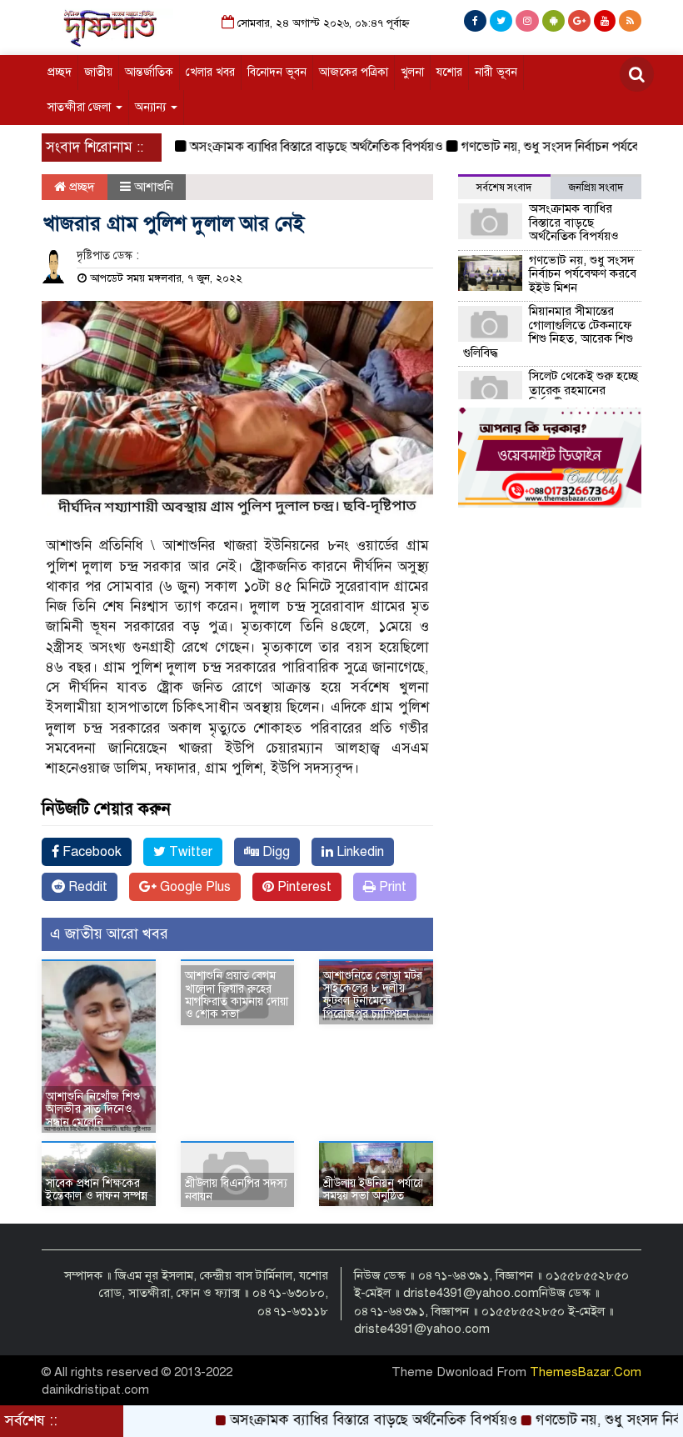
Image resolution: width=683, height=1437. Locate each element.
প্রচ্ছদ (59, 72)
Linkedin (358, 852)
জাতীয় (98, 72)
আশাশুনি (153, 186)
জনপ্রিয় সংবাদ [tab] (596, 187)
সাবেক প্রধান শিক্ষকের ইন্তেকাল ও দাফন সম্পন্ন (96, 1189)
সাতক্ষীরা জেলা (80, 107)
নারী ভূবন (496, 72)
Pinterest (303, 887)
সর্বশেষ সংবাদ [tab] (503, 187)
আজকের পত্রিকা (353, 72)
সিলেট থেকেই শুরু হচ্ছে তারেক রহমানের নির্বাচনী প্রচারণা (583, 389)
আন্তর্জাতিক (149, 72)
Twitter (189, 852)
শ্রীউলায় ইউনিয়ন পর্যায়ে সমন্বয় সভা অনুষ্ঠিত (373, 1189)
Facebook (90, 852)
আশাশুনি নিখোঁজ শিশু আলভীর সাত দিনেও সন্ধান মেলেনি (93, 1109)
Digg (274, 852)
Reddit (86, 887)
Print (391, 887)
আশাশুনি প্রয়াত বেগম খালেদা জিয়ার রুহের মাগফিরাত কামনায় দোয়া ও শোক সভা (236, 995)
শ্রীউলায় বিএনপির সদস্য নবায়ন (236, 1189)
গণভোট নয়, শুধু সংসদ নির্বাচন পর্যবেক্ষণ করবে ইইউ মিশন (582, 274)
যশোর (449, 72)
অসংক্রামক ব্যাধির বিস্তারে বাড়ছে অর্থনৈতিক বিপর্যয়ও (292, 146)
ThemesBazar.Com (585, 1371)
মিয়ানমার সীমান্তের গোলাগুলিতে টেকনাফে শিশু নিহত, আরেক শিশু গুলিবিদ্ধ (548, 331)
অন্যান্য (152, 107)
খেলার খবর (210, 72)
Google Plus (194, 887)
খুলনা (412, 72)
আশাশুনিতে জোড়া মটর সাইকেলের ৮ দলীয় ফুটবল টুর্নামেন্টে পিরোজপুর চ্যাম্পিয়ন (372, 995)
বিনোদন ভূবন (277, 72)
